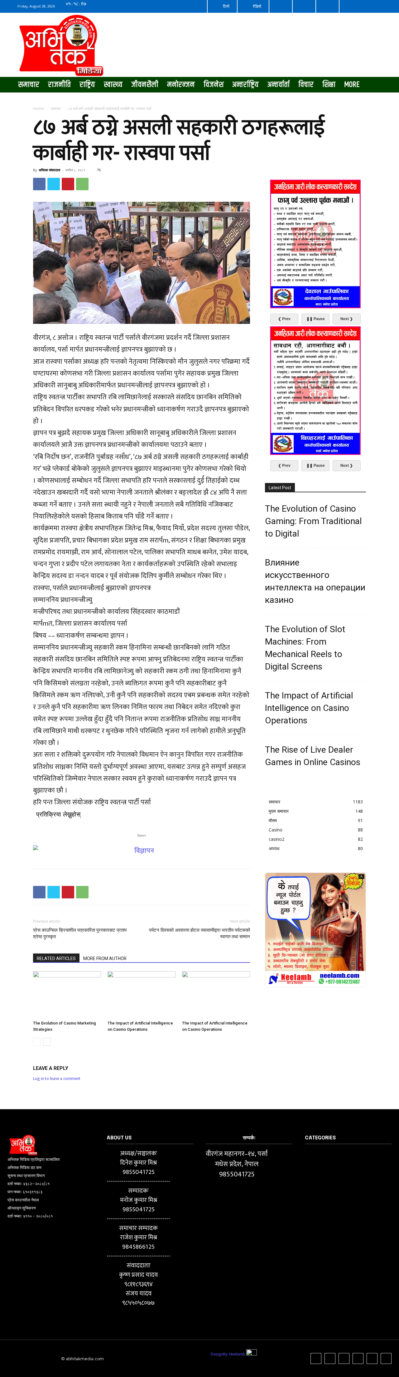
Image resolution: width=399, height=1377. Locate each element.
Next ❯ (346, 319)
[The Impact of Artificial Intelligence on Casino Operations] (141, 994)
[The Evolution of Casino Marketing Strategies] (67, 994)
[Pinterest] (68, 184)
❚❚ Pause (315, 319)
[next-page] (47, 1042)
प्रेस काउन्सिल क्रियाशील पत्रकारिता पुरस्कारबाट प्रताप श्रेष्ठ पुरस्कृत (80, 933)
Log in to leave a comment (56, 1078)
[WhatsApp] (82, 184)
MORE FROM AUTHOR (105, 958)
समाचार (56, 108)
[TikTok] (344, 1358)
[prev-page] (37, 1042)
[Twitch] (358, 1358)
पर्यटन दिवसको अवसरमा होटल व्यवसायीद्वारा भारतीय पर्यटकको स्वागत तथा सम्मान (199, 933)
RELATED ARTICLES (56, 958)
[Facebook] (39, 184)
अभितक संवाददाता (49, 170)
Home (38, 108)
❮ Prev (284, 319)
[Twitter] (53, 184)
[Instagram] (329, 1358)
